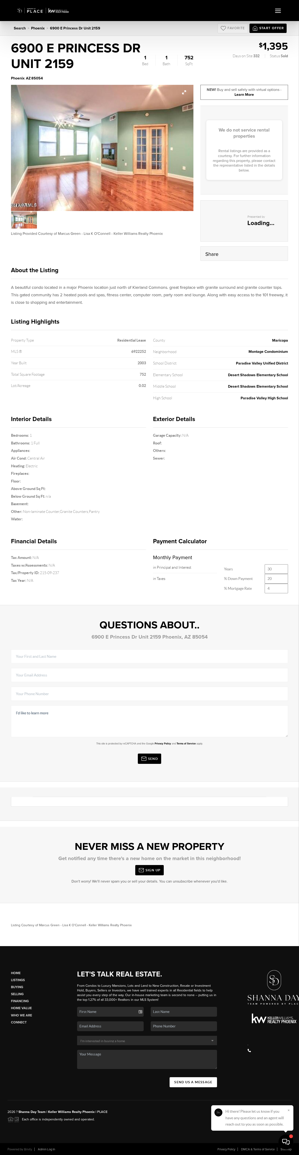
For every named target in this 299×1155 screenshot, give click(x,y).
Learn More (244, 94)
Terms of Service (186, 743)
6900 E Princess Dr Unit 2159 (75, 28)
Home (16, 973)
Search (20, 28)
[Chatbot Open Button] (285, 1141)
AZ (28, 78)
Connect (19, 1022)
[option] (102, 148)
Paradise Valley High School (264, 398)
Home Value (21, 1008)
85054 (37, 78)
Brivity (28, 1149)
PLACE (101, 1112)
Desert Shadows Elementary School (258, 375)
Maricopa (280, 340)
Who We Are (21, 1015)
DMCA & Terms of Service (258, 1149)
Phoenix (38, 28)
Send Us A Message (193, 1082)
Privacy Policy (163, 743)
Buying (17, 987)
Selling (17, 994)
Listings (18, 980)
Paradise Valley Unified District (262, 363)
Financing (20, 1001)
